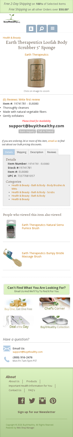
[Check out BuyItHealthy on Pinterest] (56, 401)
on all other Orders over (39, 9)
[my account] (31, 29)
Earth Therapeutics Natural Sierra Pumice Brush (43, 226)
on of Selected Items (35, 4)
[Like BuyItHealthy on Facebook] (25, 401)
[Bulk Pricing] (55, 331)
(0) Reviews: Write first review (21, 99)
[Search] (40, 28)
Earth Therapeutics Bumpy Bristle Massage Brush (43, 254)
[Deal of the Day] (18, 331)
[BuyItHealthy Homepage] (12, 19)
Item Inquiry (27, 131)
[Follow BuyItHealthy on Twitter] (35, 401)
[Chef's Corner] (55, 313)
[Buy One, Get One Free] (18, 313)
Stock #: (13, 167)
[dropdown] (52, 29)
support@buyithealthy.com (28, 352)
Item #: (8, 103)
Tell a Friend (45, 131)
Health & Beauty (12, 37)
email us (52, 141)
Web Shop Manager (25, 427)
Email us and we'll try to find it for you (36, 289)
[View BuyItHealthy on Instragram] (46, 401)
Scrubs (51, 192)
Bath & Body (38, 185)
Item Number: (18, 163)
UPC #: (13, 176)
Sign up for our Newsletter (36, 412)
